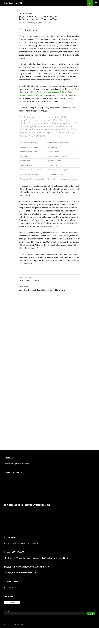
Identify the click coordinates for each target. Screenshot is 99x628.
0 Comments (46, 23)
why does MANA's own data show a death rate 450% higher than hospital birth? (36, 558)
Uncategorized (26, 13)
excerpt (14, 463)
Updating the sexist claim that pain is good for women (42, 288)
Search (6, 611)
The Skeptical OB (13, 3)
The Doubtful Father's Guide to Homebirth (21, 543)
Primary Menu (96, 3)
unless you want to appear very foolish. (21, 573)
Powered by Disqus (11, 587)
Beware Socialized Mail (29, 279)
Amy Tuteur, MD (31, 23)
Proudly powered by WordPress (15, 625)
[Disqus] (49, 335)
